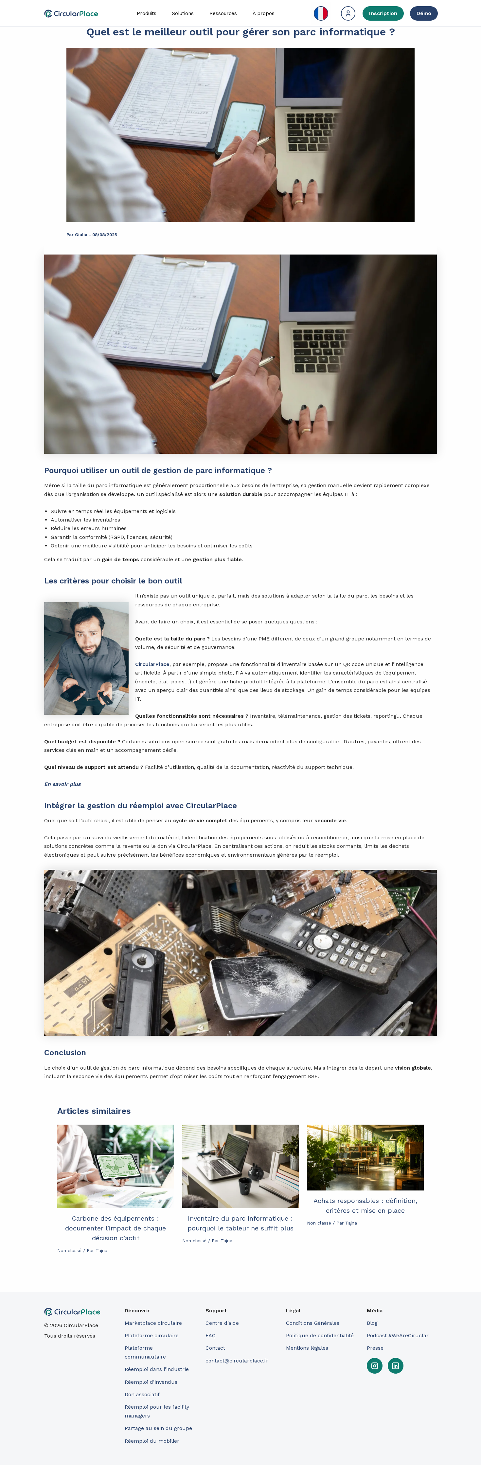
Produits (146, 13)
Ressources (223, 13)
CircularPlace (152, 664)
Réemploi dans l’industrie (157, 1369)
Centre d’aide (222, 1323)
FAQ (210, 1335)
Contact (215, 1348)
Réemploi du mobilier (152, 1441)
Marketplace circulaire (153, 1323)
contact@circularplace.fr (236, 1361)
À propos (264, 13)
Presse (375, 1348)
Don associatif (142, 1394)
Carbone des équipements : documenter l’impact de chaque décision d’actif (115, 1228)
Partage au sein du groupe (158, 1428)
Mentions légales (307, 1348)
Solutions (183, 13)
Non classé (69, 1250)
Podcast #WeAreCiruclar (398, 1335)
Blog (372, 1323)
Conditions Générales (312, 1323)
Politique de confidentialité (320, 1335)
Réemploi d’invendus (151, 1382)
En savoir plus (62, 784)
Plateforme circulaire (152, 1335)
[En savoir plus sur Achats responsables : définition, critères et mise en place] (365, 1157)
